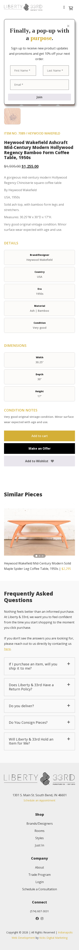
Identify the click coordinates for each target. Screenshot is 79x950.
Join (39, 97)
